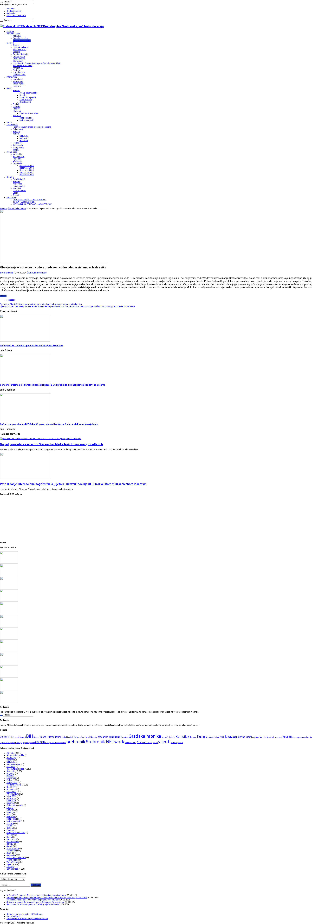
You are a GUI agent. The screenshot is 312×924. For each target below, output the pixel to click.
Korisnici (17, 188)
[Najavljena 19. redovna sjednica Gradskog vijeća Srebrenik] (9, 613)
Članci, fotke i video (22, 40)
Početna (10, 31)
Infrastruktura (12, 794)
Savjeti (16, 150)
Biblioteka (24, 136)
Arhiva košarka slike (28, 93)
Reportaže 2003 (27, 166)
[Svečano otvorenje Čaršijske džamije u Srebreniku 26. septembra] (9, 601)
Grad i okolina (19, 59)
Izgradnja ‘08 (19, 72)
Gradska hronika (13, 11)
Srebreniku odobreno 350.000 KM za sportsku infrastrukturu (33, 900)
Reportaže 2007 (27, 172)
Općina (16, 45)
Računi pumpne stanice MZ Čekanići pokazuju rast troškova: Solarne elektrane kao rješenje (49, 424)
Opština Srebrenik (21, 47)
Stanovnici (17, 61)
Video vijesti (18, 84)
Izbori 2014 (11, 798)
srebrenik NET (130, 742)
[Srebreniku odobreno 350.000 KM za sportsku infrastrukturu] (9, 588)
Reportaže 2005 (27, 170)
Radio (9, 122)
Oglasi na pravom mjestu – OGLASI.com (24, 914)
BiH (29, 736)
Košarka (16, 90)
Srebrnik (142, 742)
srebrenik (76, 741)
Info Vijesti (18, 79)
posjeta (32, 743)
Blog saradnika (13, 764)
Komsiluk (182, 737)
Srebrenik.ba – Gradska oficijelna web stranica (27, 919)
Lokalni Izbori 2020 (216, 737)
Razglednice (18, 156)
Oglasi (16, 195)
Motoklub (17, 115)
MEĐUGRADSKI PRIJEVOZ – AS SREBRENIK (32, 204)
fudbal (87, 737)
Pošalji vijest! (19, 179)
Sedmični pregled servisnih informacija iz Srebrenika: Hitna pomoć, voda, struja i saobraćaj (46, 897)
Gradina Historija (20, 54)
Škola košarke (26, 100)
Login (15, 193)
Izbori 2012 (11, 796)
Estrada (77, 737)
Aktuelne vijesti (13, 34)
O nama (10, 177)
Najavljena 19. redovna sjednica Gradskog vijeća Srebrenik (31, 345)
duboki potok (67, 737)
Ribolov (16, 109)
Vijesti (9, 864)
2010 (3, 736)
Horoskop (17, 143)
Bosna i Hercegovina (50, 737)
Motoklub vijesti (26, 120)
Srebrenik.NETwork (105, 741)
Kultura (16, 134)
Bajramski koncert (18, 737)
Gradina (16, 52)
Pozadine (17, 159)
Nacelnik (270, 737)
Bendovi (23, 138)
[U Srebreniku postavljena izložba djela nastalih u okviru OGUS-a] (9, 639)
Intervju (172, 737)
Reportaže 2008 (27, 175)
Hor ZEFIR (24, 140)
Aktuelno (10, 9)
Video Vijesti (12, 862)
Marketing (17, 184)
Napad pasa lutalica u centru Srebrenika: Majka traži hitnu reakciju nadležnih (51, 444)
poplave (26, 743)
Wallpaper (17, 161)
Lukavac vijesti (244, 736)
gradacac (114, 736)
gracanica (103, 737)
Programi (17, 86)
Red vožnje (11, 197)
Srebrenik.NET (7, 272)
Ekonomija (11, 778)
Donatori (23, 95)
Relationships (12, 842)
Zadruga (10, 867)
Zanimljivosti (12, 125)
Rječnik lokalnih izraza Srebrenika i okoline (32, 127)
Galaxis (93, 737)
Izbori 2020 (11, 801)
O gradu (10, 43)
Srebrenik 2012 (19, 50)
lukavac (230, 737)
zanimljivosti (177, 742)
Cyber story (18, 129)
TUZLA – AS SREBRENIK (23, 202)
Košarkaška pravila (28, 97)
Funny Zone (18, 147)
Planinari (17, 111)
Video (155, 742)
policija (18, 742)
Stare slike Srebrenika (16, 15)
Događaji (10, 773)
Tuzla (149, 742)
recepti (40, 742)
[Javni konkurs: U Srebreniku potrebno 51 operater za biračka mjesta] (9, 702)
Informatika (11, 77)
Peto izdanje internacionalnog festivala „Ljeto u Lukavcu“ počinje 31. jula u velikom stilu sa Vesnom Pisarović (73, 484)
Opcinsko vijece (7, 742)
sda (64, 743)
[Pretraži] (1, 2)
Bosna (36, 737)
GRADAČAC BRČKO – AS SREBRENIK (29, 200)
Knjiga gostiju (19, 186)
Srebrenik (10, 13)
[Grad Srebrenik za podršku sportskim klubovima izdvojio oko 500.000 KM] (9, 689)
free (82, 737)
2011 (8, 737)
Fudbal (16, 104)
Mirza (9, 814)
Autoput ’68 (18, 68)
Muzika (263, 737)
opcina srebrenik (304, 737)
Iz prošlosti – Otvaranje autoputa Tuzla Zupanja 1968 (36, 63)
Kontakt (16, 181)
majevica (255, 737)
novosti (287, 736)
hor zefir (165, 737)
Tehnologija (18, 81)
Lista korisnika (19, 191)
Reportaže (17, 163)
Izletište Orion (19, 75)
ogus (294, 737)
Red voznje (11, 839)
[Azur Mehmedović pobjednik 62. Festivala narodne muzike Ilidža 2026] (9, 651)
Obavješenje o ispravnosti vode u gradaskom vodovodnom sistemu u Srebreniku (41, 304)
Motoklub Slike (26, 118)
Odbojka (16, 106)
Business (10, 767)
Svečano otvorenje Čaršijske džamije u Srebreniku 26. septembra (35, 902)
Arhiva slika (11, 152)
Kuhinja (16, 131)
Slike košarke (25, 102)
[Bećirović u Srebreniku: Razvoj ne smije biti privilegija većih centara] (9, 563)
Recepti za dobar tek (54, 742)
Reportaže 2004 (27, 168)
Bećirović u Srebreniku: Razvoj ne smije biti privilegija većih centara (36, 895)
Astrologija (18, 145)
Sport (8, 88)
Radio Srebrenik (13, 916)
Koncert (193, 737)
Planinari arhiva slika (29, 113)
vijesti (164, 741)
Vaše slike (17, 154)
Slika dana (11, 851)
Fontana (16, 70)
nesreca (278, 737)
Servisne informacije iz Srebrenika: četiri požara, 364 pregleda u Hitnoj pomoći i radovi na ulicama (52, 385)
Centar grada (19, 56)
